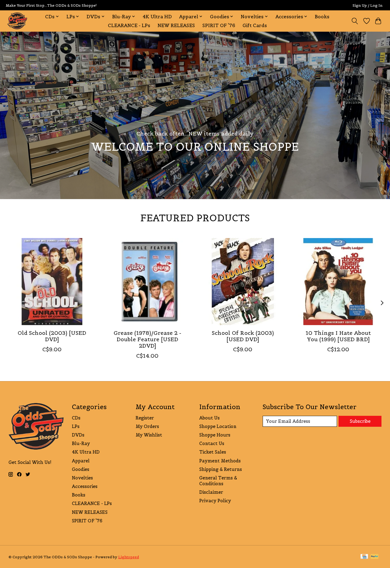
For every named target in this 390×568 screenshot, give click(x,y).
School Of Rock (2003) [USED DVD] (242, 336)
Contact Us (211, 443)
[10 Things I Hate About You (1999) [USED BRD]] (338, 281)
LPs (76, 426)
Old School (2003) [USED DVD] (52, 336)
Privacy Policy (215, 500)
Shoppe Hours (214, 435)
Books (322, 16)
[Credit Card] (364, 557)
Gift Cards (255, 25)
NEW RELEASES (176, 25)
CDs (76, 418)
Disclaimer (211, 492)
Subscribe (360, 421)
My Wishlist (149, 435)
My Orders (147, 426)
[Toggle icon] (354, 21)
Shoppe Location (217, 426)
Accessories (85, 486)
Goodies (80, 469)
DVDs (78, 435)
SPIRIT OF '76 (218, 25)
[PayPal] (374, 557)
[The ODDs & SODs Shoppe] (17, 20)
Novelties (82, 478)
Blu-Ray (81, 443)
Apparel (81, 461)
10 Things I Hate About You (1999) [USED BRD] (338, 336)
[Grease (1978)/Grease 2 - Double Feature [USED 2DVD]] (147, 281)
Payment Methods (220, 461)
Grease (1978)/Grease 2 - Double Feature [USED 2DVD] (147, 339)
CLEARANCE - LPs (129, 25)
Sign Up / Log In (367, 5)
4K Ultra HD (157, 16)
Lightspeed (128, 557)
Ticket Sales (212, 452)
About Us (209, 418)
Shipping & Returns (220, 469)
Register (145, 418)
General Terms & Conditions (218, 480)
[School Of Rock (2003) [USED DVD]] (242, 281)
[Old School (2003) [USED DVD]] (52, 281)
